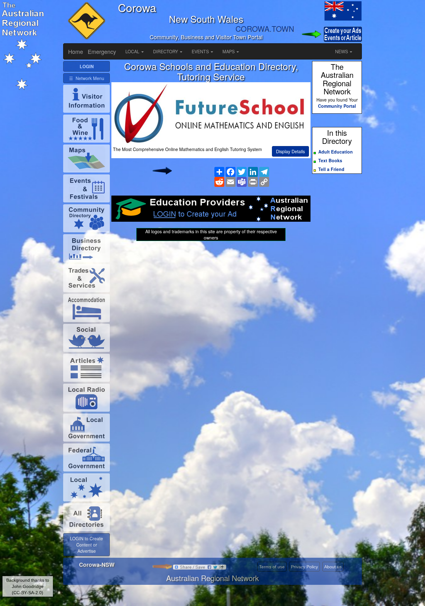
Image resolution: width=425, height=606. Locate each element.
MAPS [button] (229, 51)
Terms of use (272, 566)
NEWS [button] (342, 51)
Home (75, 51)
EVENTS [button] (201, 51)
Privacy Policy (304, 566)
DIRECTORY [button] (166, 51)
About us (333, 566)
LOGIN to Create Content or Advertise (86, 544)
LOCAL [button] (133, 51)
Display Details (290, 151)
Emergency (102, 51)
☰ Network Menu (86, 78)
